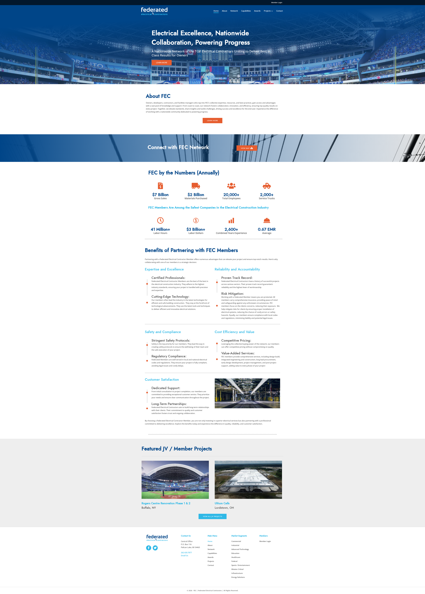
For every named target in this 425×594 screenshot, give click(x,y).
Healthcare (235, 557)
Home (216, 11)
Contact (279, 11)
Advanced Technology (240, 549)
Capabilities (246, 11)
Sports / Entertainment (240, 565)
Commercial (236, 541)
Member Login (276, 2)
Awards (257, 11)
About (224, 11)
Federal (234, 561)
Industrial (235, 545)
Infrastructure (237, 573)
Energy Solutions (238, 577)
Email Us (184, 555)
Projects (267, 11)
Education (235, 553)
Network (234, 11)
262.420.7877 (186, 552)
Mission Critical (237, 569)
